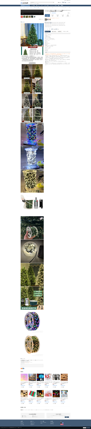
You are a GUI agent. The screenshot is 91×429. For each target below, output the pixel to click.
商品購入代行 (32, 424)
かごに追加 (54, 31)
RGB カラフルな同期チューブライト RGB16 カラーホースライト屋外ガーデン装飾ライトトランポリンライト (40, 382)
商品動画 (60, 2)
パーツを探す (33, 5)
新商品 (59, 5)
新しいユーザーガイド (33, 422)
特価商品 (62, 5)
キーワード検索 (22, 424)
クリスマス (31, 7)
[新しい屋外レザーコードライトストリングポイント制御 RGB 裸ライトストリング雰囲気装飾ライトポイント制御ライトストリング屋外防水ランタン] (56, 377)
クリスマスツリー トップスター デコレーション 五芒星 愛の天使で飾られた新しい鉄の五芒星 (24, 382)
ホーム (21, 7)
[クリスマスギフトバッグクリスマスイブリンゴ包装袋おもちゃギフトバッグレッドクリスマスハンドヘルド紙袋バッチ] (48, 394)
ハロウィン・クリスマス (26, 7)
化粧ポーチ (38, 3)
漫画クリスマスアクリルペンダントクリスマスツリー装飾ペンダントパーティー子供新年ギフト (64, 399)
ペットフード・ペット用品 (53, 5)
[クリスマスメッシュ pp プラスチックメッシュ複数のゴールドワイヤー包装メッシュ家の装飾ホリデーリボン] (32, 394)
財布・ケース (38, 5)
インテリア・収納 (46, 5)
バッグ (42, 5)
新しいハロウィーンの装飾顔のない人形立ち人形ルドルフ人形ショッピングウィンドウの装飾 (40, 399)
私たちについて (22, 422)
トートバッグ (34, 3)
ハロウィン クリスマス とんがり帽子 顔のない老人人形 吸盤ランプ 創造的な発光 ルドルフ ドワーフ (56, 399)
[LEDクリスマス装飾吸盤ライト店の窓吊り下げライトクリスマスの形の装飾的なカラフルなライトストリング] (32, 377)
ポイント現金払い (52, 422)
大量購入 (60, 31)
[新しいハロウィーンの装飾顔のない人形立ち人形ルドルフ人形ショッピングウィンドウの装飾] (40, 394)
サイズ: (45, 21)
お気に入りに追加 (66, 31)
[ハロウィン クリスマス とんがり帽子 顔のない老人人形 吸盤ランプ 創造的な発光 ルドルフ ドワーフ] (56, 394)
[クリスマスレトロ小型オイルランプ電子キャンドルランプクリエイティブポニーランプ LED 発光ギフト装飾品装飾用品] (24, 394)
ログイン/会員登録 (68, 2)
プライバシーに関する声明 (43, 422)
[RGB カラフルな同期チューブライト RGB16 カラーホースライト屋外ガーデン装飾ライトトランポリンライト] (40, 377)
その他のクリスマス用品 (36, 7)
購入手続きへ (48, 31)
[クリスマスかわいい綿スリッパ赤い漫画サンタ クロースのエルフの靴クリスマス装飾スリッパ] (48, 377)
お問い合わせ (68, 0)
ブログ (66, 0)
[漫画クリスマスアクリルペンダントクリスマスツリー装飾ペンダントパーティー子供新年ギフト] (64, 394)
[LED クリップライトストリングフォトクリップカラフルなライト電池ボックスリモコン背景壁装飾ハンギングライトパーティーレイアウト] (64, 377)
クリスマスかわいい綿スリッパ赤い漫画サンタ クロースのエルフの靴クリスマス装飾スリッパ (48, 382)
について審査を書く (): (32, 360)
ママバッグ (31, 3)
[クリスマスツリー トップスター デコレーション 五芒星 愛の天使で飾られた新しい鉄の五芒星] (24, 377)
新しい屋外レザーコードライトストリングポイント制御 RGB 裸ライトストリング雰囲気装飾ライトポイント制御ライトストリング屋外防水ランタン (56, 383)
